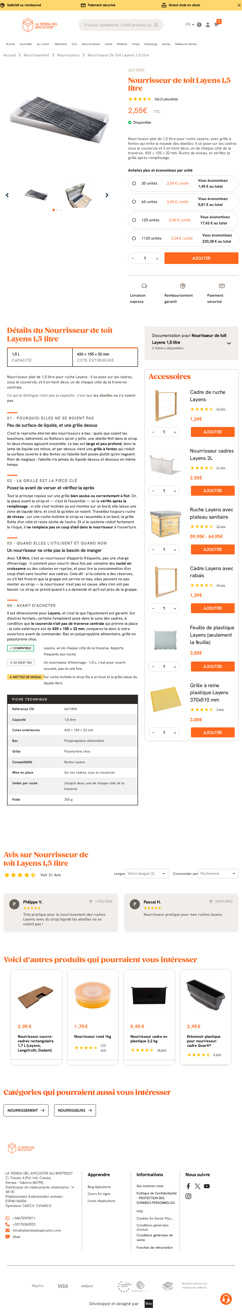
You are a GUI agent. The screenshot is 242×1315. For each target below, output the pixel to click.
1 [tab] (53, 210)
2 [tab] (57, 210)
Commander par (185, 873)
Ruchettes (26, 44)
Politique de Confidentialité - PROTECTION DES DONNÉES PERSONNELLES (157, 1198)
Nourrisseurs (71, 1110)
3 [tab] (61, 210)
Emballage (150, 44)
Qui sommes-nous (150, 1186)
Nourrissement (91, 44)
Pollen (135, 44)
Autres (166, 44)
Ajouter (212, 432)
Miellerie (122, 44)
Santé (108, 44)
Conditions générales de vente (155, 1237)
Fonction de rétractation (155, 1247)
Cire (74, 44)
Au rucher (43, 44)
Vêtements (60, 44)
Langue (119, 873)
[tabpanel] (36, 195)
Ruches (10, 44)
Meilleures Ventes (186, 44)
